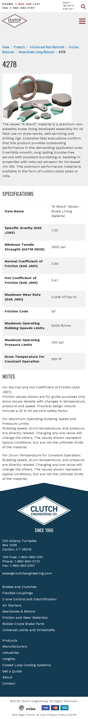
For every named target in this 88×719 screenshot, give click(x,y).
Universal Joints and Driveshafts (28, 630)
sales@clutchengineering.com (27, 573)
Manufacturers (14, 646)
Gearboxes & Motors (18, 611)
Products (9, 640)
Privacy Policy (57, 714)
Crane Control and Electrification (29, 599)
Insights (69, 5)
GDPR (72, 714)
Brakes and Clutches (19, 587)
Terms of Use (35, 714)
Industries (10, 653)
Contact (68, 8)
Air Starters (11, 605)
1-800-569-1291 (27, 4)
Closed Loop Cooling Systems (26, 665)
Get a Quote (12, 671)
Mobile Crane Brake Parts (23, 624)
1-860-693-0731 (27, 561)
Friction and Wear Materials (25, 617)
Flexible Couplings (17, 593)
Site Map (18, 714)
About (67, 2)
